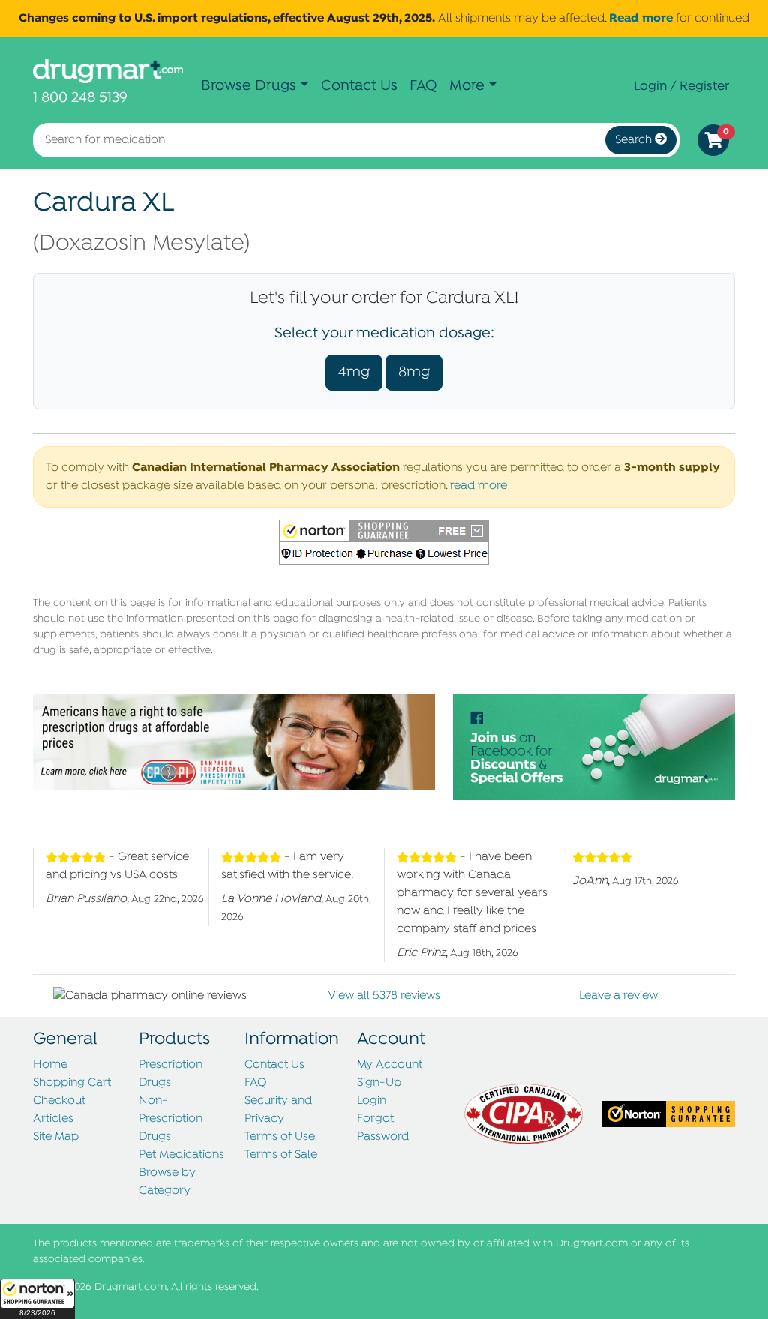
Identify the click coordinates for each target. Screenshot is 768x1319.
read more (478, 485)
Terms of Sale (280, 1154)
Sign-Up (379, 1082)
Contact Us (359, 85)
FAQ (423, 85)
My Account (389, 1064)
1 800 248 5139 (80, 97)
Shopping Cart (72, 1082)
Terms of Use (279, 1136)
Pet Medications (181, 1154)
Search (635, 140)
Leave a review (618, 995)
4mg (354, 372)
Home (50, 1064)
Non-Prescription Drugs (170, 1118)
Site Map (56, 1136)
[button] (37, 1299)
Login (371, 1100)
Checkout (59, 1100)
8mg (414, 372)
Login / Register (681, 86)
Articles (53, 1118)
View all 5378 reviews (384, 995)
